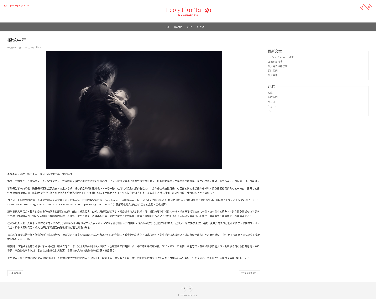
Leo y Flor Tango (188, 9)
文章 (167, 27)
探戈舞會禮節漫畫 (249, 273)
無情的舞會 (15, 273)
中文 (270, 110)
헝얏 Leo (12, 47)
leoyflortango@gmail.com (18, 5)
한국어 (189, 27)
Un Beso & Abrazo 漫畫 (281, 57)
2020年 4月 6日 (27, 47)
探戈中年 (273, 75)
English (201, 27)
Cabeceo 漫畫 (275, 61)
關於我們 (178, 27)
